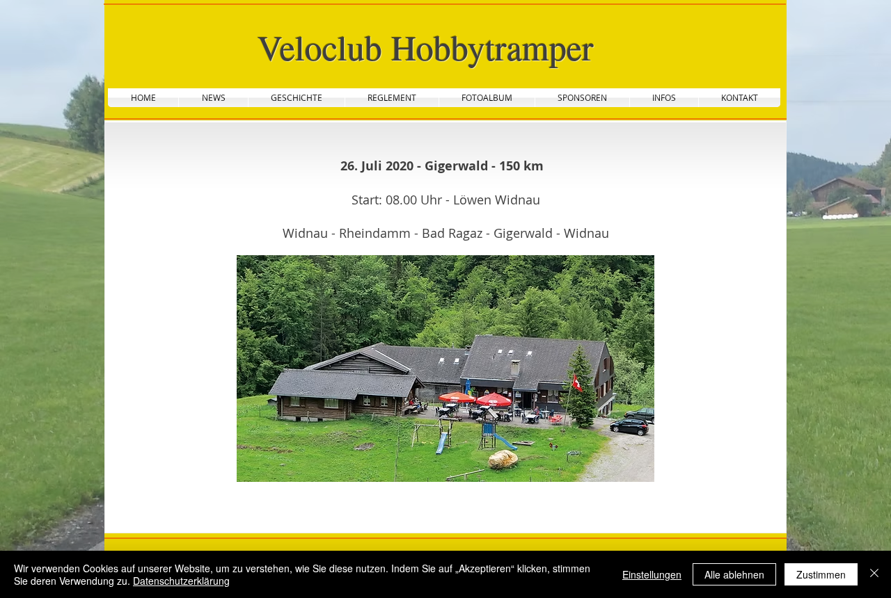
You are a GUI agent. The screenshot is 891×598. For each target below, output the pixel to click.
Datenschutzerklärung (181, 581)
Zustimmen (821, 574)
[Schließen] (874, 574)
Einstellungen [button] (651, 574)
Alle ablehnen (734, 574)
